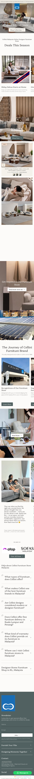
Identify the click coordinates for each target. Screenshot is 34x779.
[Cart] (31, 6)
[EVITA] (17, 118)
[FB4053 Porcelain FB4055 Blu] (14, 175)
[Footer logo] (8, 703)
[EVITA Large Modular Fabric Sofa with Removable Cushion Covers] (17, 155)
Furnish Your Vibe (9, 745)
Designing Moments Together (14, 751)
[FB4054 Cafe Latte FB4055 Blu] (17, 175)
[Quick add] (3, 165)
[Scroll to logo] (9, 549)
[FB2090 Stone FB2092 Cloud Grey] (20, 175)
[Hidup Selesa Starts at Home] (15, 69)
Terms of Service (10, 739)
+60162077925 (6, 762)
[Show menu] (2, 6)
